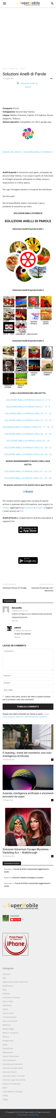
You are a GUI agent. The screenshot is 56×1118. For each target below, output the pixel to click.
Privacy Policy (22, 1115)
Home (5, 68)
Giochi (23, 68)
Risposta (15, 621)
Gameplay (7, 1005)
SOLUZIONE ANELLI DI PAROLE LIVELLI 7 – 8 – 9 (28, 406)
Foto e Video (8, 1001)
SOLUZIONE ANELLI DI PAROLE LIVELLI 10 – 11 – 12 (28, 413)
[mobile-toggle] (4, 3)
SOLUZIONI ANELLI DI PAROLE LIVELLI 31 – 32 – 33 (28, 471)
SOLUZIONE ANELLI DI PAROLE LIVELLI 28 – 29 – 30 (28, 454)
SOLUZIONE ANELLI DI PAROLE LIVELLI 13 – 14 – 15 (28, 420)
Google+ (39, 507)
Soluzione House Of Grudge (15, 588)
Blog (4, 989)
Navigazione (8, 1040)
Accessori (7, 974)
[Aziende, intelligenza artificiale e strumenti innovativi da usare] (28, 777)
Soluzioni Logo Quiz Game (14, 1080)
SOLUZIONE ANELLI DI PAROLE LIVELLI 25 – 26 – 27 (28, 447)
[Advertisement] (28, 38)
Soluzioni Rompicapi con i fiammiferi (42, 589)
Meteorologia (8, 1029)
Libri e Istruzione (10, 1021)
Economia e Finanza (11, 997)
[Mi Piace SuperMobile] (28, 491)
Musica (6, 1036)
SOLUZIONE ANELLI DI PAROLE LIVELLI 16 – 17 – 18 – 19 (28, 427)
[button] (52, 3)
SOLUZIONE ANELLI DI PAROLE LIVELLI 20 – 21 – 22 (28, 434)
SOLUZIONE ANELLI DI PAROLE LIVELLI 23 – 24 (28, 440)
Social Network (9, 1060)
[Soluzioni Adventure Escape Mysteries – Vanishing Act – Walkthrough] (28, 825)
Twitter (6, 507)
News (5, 1044)
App (4, 978)
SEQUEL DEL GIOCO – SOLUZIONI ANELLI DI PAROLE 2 (28, 152)
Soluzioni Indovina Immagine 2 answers (27, 877)
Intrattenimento (9, 1017)
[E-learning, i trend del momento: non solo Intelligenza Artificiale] (28, 737)
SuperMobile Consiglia (12, 1091)
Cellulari (6, 993)
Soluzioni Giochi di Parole (14, 1076)
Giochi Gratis (8, 1013)
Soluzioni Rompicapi (11, 1083)
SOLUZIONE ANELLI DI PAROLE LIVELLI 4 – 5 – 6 (28, 400)
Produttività (8, 1048)
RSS (21, 511)
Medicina (7, 1025)
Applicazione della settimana (15, 982)
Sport (5, 1087)
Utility (5, 1095)
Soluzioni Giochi (10, 1072)
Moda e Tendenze (10, 1033)
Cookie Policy (34, 1115)
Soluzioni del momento (13, 1064)
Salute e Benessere (11, 1056)
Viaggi (5, 1099)
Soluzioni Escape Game (13, 1068)
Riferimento (8, 1052)
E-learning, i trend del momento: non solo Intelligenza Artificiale (27, 754)
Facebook (28, 507)
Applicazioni (14, 68)
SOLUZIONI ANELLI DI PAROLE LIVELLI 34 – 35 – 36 (28, 478)
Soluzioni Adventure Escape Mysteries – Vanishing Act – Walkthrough (27, 851)
